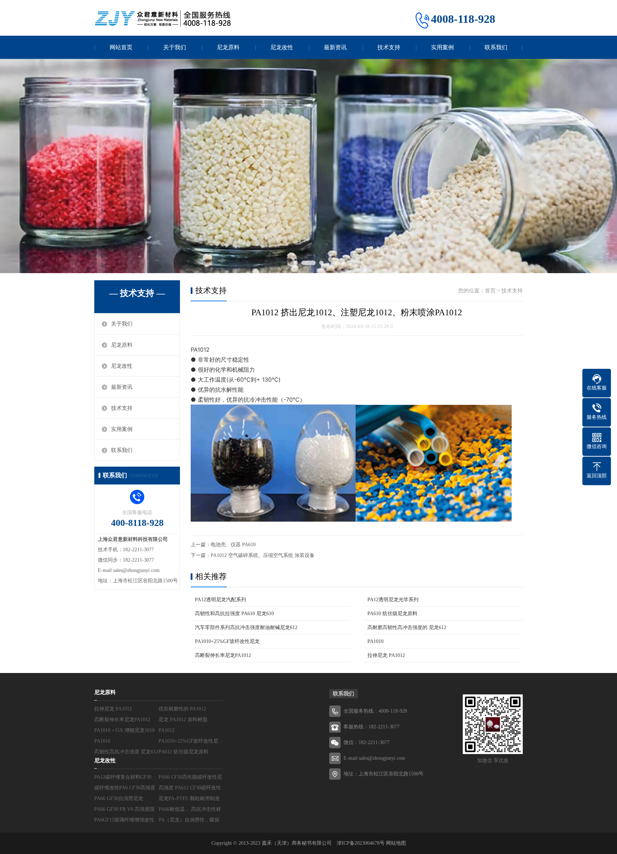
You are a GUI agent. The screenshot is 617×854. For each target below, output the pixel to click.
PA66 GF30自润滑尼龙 (118, 798)
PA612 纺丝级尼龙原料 (184, 751)
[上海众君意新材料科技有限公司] (164, 18)
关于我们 (174, 47)
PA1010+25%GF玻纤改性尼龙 (227, 641)
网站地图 (396, 843)
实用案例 (442, 47)
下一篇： (201, 555)
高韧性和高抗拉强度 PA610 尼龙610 (234, 613)
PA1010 (375, 641)
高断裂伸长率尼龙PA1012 (223, 655)
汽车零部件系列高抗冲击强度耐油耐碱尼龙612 (246, 627)
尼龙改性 (281, 47)
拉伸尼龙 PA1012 (386, 655)
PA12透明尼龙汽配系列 (220, 599)
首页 (490, 290)
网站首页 (121, 47)
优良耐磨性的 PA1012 (182, 709)
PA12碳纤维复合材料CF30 (122, 777)
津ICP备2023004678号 (361, 843)
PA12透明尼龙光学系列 (392, 599)
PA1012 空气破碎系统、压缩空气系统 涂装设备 (263, 555)
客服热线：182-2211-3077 (371, 726)
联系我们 (496, 47)
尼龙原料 (228, 47)
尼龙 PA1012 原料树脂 (183, 719)
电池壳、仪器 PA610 (233, 544)
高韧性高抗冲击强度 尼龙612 (126, 751)
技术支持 (388, 47)
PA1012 (167, 730)
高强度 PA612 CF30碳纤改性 (190, 787)
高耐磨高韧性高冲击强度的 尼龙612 (406, 627)
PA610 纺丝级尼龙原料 (392, 613)
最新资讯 (335, 47)
